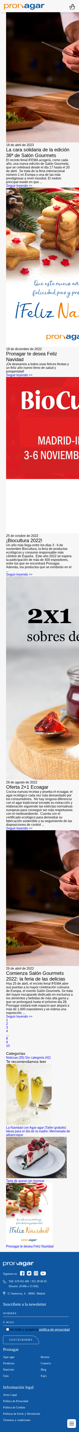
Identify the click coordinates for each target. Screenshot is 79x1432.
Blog (43, 1369)
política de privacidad (54, 1329)
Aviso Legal (10, 1394)
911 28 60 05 (39, 1281)
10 (8, 1046)
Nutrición (8, 1369)
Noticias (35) (15, 1057)
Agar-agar (9, 1357)
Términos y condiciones (16, 1420)
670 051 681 (22, 1281)
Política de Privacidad (15, 1401)
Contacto (46, 1363)
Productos (8, 1363)
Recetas (45, 1357)
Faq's (44, 1375)
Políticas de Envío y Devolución (21, 1413)
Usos (6, 1375)
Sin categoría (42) (38, 1057)
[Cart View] (72, 6)
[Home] (24, 6)
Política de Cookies (14, 1407)
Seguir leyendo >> (19, 185)
